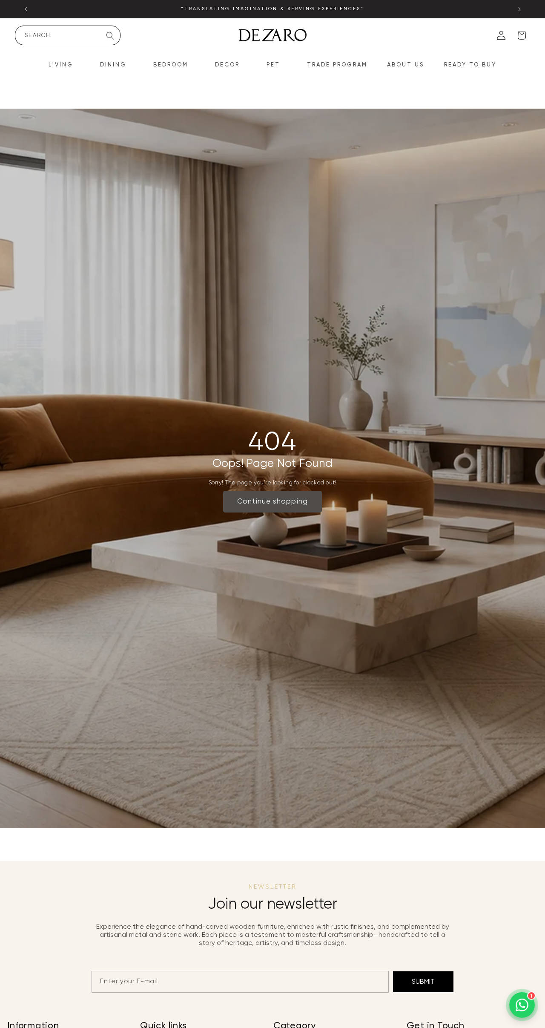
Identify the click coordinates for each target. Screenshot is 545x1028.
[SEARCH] (110, 36)
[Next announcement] (519, 9)
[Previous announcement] (26, 9)
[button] (64, 65)
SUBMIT (423, 982)
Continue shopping (272, 501)
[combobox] (67, 35)
